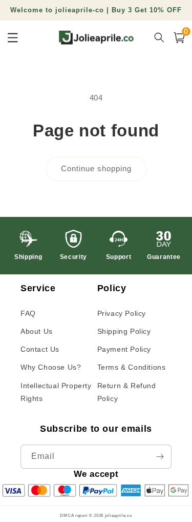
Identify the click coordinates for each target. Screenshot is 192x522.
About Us (36, 331)
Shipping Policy (124, 331)
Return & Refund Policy (126, 392)
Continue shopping (96, 168)
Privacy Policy (121, 313)
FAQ (28, 313)
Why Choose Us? (50, 367)
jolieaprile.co (118, 515)
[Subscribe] (159, 457)
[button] (179, 37)
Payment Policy (124, 349)
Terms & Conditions (131, 367)
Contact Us (39, 349)
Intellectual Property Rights (56, 392)
